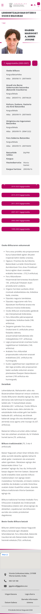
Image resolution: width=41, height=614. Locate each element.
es (38, 6)
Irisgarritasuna (11, 594)
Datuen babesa (11, 602)
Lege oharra (30, 594)
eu (38, 4)
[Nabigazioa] (2, 5)
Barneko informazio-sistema (30, 601)
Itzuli (4, 23)
